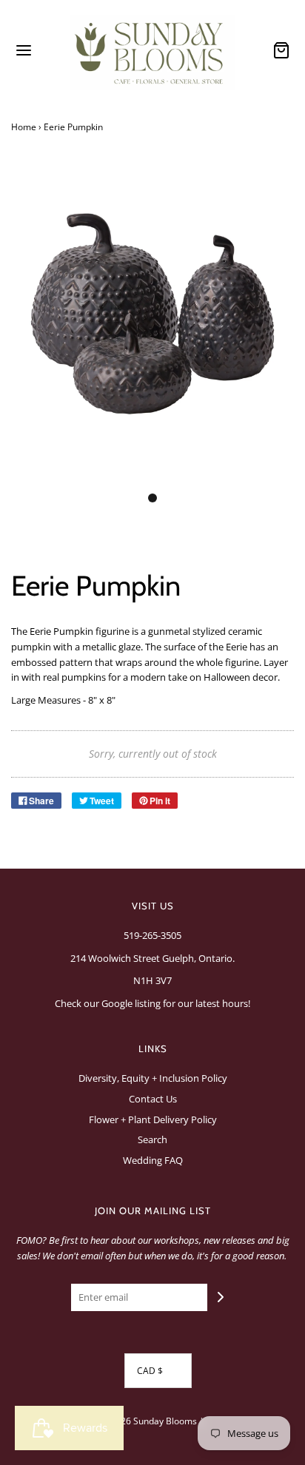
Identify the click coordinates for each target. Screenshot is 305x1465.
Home (23, 127)
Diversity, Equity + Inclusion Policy (152, 1078)
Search (152, 1139)
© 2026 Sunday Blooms (149, 1421)
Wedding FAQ (153, 1160)
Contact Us (153, 1098)
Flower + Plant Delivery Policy (153, 1119)
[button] (152, 330)
